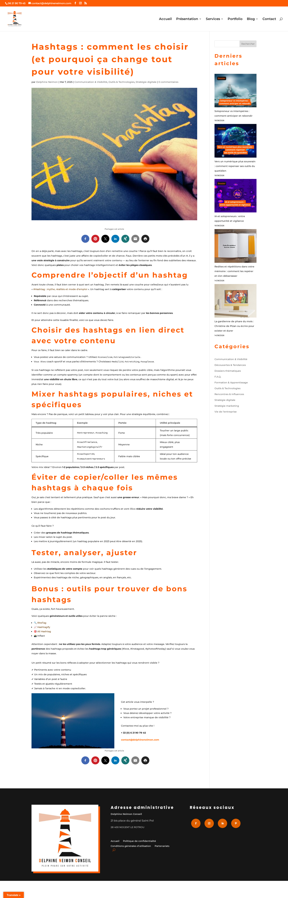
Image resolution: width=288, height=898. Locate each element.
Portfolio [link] (235, 19)
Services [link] (213, 19)
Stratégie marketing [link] (226, 405)
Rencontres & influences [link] (229, 394)
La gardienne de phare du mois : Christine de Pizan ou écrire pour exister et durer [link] (234, 326)
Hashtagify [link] (43, 627)
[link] (75, 3)
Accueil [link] (165, 19)
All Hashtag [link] (44, 631)
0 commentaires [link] (168, 81)
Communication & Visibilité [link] (90, 81)
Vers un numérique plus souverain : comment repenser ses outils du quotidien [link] (235, 166)
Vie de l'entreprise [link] (225, 411)
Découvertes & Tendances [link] (230, 365)
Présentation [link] (187, 19)
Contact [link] (269, 19)
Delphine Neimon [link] (47, 81)
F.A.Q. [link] (217, 376)
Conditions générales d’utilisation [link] (131, 846)
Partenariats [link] (162, 846)
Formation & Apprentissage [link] (231, 382)
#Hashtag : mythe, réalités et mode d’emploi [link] (60, 289)
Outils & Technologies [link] (121, 81)
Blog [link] (251, 19)
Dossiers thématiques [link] (227, 370)
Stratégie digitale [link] (146, 81)
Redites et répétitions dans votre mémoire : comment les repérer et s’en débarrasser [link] (234, 271)
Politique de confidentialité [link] (139, 841)
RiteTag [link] (41, 622)
